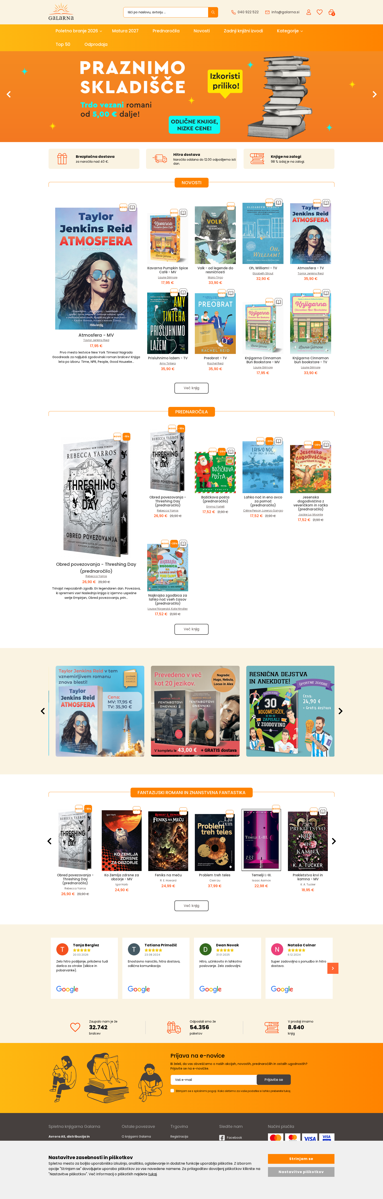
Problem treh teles (215, 875)
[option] (191, 96)
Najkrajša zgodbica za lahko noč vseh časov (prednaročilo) (167, 599)
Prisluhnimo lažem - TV (168, 358)
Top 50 (63, 44)
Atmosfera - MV (96, 335)
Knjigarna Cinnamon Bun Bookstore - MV (263, 360)
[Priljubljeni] (319, 12)
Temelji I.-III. (261, 875)
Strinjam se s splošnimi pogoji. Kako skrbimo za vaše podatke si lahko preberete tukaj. (233, 1091)
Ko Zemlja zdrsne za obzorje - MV (121, 877)
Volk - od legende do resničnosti (215, 270)
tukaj (152, 1174)
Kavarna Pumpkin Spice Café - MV (167, 270)
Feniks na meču (168, 875)
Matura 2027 (125, 31)
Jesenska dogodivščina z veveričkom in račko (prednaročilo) (310, 503)
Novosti (202, 31)
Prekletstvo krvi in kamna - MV (308, 877)
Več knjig (191, 388)
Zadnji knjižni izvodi (243, 31)
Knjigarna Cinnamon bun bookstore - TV (311, 360)
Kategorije (288, 31)
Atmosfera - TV (310, 268)
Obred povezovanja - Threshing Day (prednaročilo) (167, 501)
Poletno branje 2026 (77, 31)
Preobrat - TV (215, 358)
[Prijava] (309, 12)
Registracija (179, 1136)
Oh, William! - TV (263, 268)
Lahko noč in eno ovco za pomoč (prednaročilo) (263, 501)
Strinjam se (301, 1158)
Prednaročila (166, 31)
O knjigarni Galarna (136, 1136)
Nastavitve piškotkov (301, 1171)
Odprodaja (95, 44)
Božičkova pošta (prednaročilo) (215, 499)
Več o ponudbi (95, 711)
